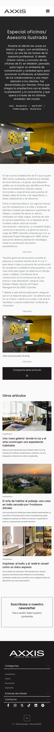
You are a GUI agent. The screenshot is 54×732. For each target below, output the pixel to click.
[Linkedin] (37, 707)
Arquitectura (7, 434)
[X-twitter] (23, 707)
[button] (27, 375)
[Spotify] (44, 707)
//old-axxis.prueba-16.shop (16, 356)
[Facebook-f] (10, 707)
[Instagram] (17, 707)
